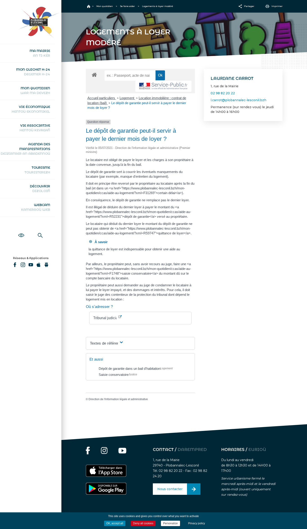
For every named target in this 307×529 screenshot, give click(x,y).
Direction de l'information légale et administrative (118, 399)
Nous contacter (169, 489)
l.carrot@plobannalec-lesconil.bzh (238, 100)
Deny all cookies (143, 523)
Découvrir (40, 188)
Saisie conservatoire (114, 375)
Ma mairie (40, 53)
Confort (21, 230)
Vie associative (35, 127)
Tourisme (37, 170)
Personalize (170, 523)
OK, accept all (114, 523)
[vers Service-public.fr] (163, 86)
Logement (127, 98)
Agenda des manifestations (25, 149)
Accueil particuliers (101, 98)
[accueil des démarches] (94, 74)
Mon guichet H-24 (33, 71)
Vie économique (31, 109)
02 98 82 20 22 (223, 93)
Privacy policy (196, 523)
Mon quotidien (35, 90)
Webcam (35, 207)
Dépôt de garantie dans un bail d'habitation (129, 368)
